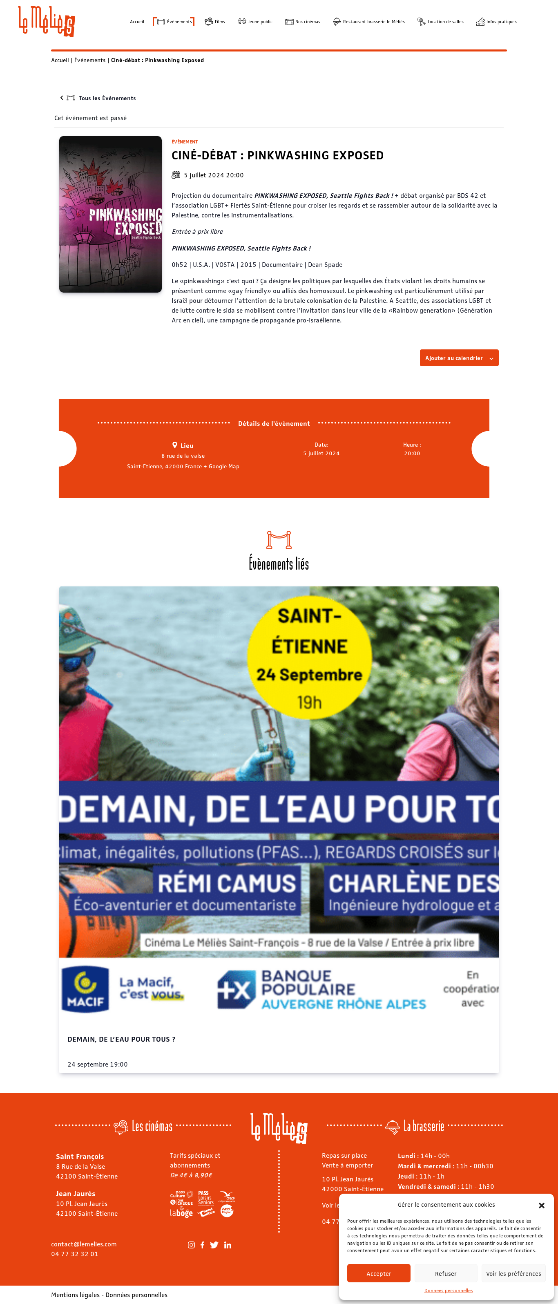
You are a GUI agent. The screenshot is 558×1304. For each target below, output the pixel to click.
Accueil (137, 21)
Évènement (185, 141)
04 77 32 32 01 (74, 1253)
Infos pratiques (502, 21)
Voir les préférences (513, 1273)
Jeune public (260, 21)
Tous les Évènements (107, 97)
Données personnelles (448, 1290)
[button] (542, 1204)
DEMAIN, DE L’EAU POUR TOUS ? (121, 1038)
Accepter (378, 1273)
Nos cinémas (307, 21)
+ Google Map (221, 466)
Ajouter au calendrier (454, 357)
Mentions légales (75, 1294)
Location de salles (446, 21)
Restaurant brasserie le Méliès (374, 21)
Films (220, 21)
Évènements (179, 21)
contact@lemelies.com (84, 1243)
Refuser (446, 1273)
